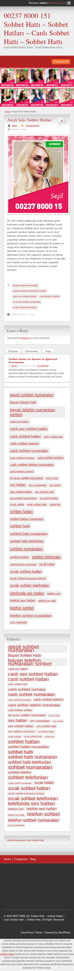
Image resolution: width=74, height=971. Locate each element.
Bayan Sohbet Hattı (23, 402)
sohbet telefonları (46, 557)
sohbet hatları (21, 511)
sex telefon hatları (49, 498)
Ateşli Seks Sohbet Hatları (29, 120)
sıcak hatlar (47, 564)
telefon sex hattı (47, 600)
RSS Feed (68, 3)
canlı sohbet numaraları (29, 451)
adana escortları (33, 870)
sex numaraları (38, 485)
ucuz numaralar (18, 622)
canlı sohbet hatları (25, 436)
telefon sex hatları (22, 600)
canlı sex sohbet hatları (25, 296)
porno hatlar (52, 478)
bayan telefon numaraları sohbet (29, 291)
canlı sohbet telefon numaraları (32, 464)
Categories (20, 859)
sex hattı (44, 904)
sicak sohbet (17, 504)
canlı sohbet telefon (50, 457)
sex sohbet (55, 485)
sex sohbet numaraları (23, 498)
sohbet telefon (19, 557)
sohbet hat (55, 504)
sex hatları (18, 485)
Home (7, 111)
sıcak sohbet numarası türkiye (28, 578)
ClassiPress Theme (31, 932)
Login (62, 3)
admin (14, 125)
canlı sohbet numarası (22, 457)
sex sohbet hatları (21, 491)
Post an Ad (61, 61)
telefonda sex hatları (27, 593)
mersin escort (36, 899)
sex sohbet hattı (44, 491)
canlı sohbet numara (24, 443)
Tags (48, 351)
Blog (33, 859)
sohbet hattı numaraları (29, 534)
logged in (25, 338)
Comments (31, 351)
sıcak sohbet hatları (26, 571)
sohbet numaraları (26, 548)
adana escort (14, 870)
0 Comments (43, 366)
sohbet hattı (20, 526)
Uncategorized (32, 125)
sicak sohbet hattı (37, 504)
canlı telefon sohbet (49, 296)
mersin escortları (17, 899)
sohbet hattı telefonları (27, 541)
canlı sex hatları (19, 421)
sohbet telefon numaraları (23, 564)
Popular (13, 351)
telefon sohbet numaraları (31, 616)
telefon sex (54, 593)
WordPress (64, 932)
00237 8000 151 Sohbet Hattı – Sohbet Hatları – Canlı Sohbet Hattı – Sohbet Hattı (36, 28)
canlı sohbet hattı (53, 436)
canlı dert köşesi (45, 889)
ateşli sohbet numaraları (25, 285)
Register (53, 3)
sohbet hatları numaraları (26, 519)
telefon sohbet (22, 608)
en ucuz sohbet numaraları (26, 302)
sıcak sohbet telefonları (25, 307)
